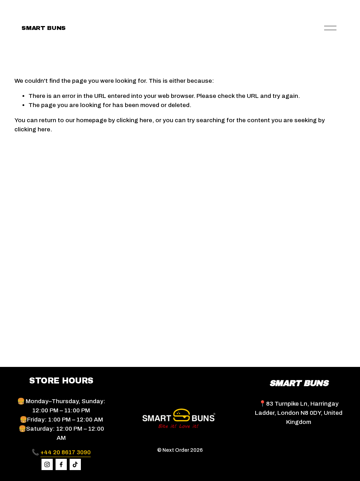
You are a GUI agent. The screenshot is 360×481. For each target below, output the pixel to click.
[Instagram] (47, 464)
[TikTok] (75, 464)
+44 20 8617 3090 (65, 452)
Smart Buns (43, 28)
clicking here (134, 120)
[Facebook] (61, 464)
